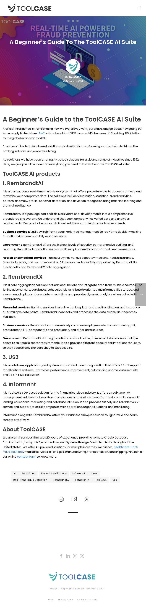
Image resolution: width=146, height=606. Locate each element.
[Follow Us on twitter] (82, 556)
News (94, 473)
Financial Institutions (54, 473)
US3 (115, 480)
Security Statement (87, 599)
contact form (26, 457)
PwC (42, 133)
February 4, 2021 (73, 81)
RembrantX (82, 480)
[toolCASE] (73, 576)
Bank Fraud (28, 473)
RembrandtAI (61, 480)
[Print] (60, 499)
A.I (14, 473)
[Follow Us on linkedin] (68, 556)
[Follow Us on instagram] (75, 556)
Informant (78, 473)
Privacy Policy (65, 599)
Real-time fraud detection (30, 480)
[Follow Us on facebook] (61, 556)
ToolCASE (75, 77)
